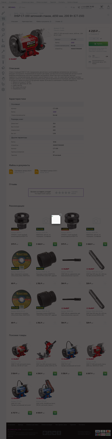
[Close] (60, 215)
